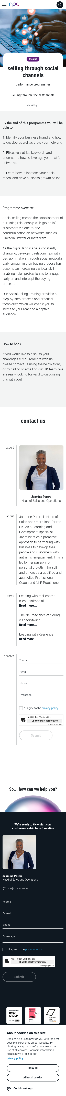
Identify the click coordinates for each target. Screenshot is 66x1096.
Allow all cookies (32, 1077)
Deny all (33, 1068)
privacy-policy (50, 708)
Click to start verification (45, 720)
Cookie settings (23, 1088)
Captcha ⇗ (55, 724)
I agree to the (41, 708)
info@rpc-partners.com (20, 888)
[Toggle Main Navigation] (4, 5)
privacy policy (15, 1058)
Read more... (28, 605)
